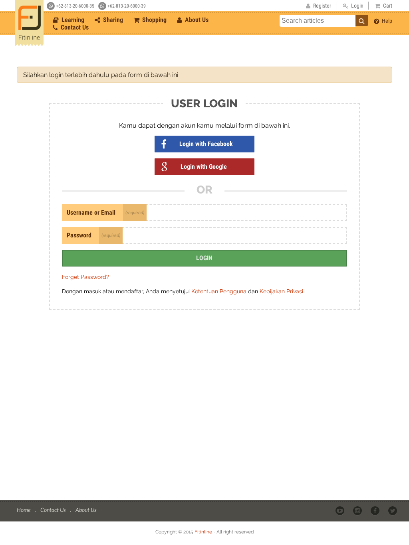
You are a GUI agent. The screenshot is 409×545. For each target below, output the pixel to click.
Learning (72, 20)
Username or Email (91, 212)
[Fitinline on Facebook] (376, 510)
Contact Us (74, 27)
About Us (195, 20)
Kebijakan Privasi (281, 291)
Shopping (154, 20)
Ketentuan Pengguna (219, 291)
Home (24, 509)
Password (79, 235)
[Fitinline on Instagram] (358, 510)
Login (204, 258)
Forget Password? (85, 277)
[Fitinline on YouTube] (340, 510)
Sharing (112, 20)
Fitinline (203, 532)
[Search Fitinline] (361, 20)
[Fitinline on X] (393, 510)
